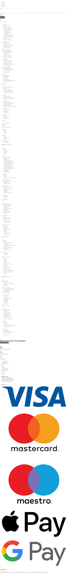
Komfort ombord (5, 215)
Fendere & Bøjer (5, 174)
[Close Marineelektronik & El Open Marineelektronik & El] (3, 238)
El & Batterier (4, 240)
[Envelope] (4, 383)
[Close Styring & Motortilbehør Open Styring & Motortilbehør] (3, 307)
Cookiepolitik (4, 362)
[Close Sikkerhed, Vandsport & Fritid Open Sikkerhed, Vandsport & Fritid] (3, 278)
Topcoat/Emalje (5, 140)
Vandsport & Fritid (5, 294)
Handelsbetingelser (5, 361)
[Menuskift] (1, 20)
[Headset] (6, 383)
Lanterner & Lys (5, 252)
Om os (3, 366)
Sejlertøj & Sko (4, 280)
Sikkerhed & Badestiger (6, 287)
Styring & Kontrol (5, 329)
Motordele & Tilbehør (6, 309)
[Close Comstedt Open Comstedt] (6, 22)
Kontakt (3, 367)
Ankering (3, 148)
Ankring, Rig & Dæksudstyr (7, 86)
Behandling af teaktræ (6, 123)
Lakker (3, 125)
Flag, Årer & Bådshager (6, 179)
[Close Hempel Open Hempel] (5, 121)
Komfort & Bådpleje (5, 101)
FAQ (2, 364)
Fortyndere (4, 124)
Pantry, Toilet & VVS (5, 224)
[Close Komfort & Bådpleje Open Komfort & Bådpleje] (3, 201)
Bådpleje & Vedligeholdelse (7, 203)
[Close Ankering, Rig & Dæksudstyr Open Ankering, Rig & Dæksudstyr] (3, 146)
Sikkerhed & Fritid (5, 114)
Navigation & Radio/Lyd (6, 256)
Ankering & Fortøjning (6, 24)
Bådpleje (3, 129)
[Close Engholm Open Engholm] (6, 84)
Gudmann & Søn (3, 570)
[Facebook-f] (1, 383)
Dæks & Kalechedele (5, 156)
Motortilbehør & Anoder (6, 108)
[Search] (1, 15)
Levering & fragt (5, 363)
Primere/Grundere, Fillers (6, 127)
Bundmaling (4, 135)
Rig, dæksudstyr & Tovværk (7, 185)
